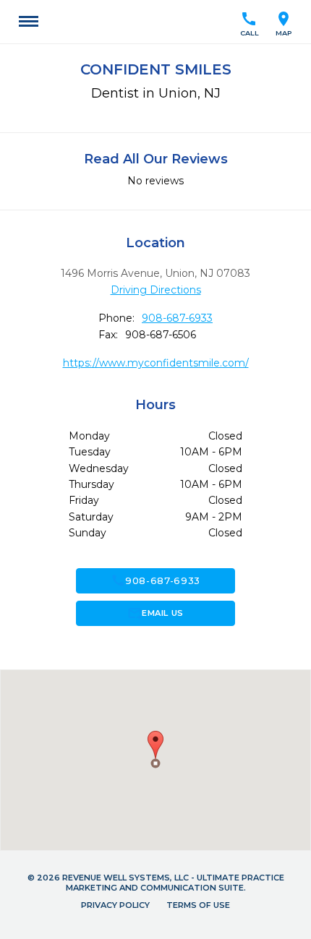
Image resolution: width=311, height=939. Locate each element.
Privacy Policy (115, 905)
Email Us (155, 613)
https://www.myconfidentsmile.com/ (156, 362)
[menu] (28, 22)
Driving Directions (156, 289)
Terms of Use (198, 905)
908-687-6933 (177, 318)
